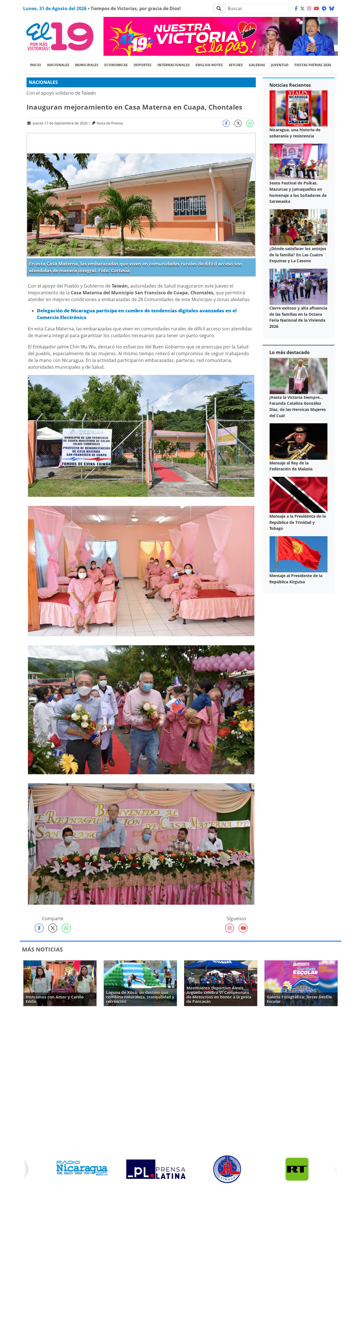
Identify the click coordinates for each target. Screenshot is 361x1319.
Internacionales (173, 65)
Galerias (257, 65)
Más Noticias (42, 949)
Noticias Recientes (290, 85)
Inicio (35, 65)
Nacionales (58, 65)
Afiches (236, 65)
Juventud (280, 65)
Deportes (142, 65)
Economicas (116, 65)
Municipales (86, 65)
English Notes (209, 65)
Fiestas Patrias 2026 (312, 65)
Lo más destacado (289, 352)
